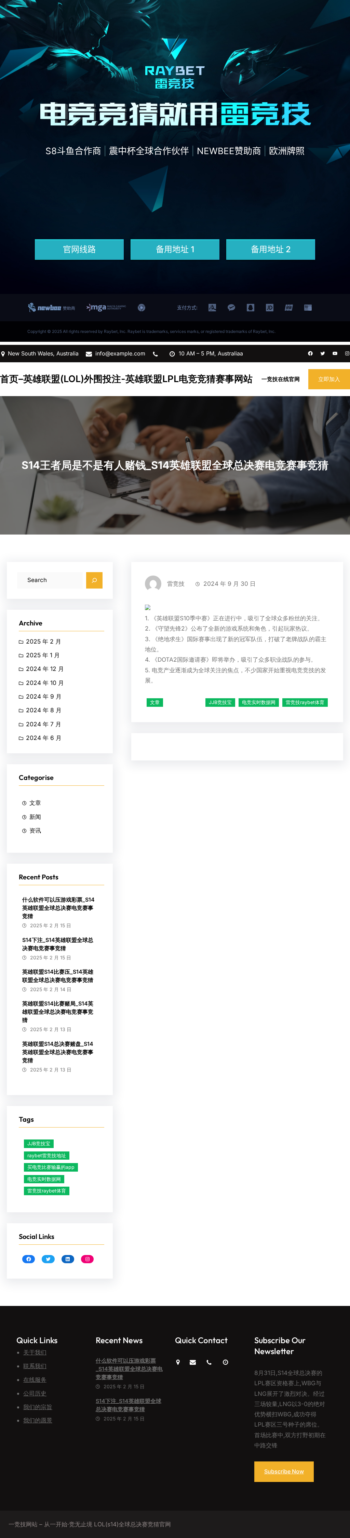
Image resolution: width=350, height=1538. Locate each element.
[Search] (94, 580)
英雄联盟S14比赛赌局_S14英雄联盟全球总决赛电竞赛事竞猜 (57, 1011)
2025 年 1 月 (43, 655)
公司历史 (34, 1393)
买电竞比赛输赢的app (51, 1167)
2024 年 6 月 (44, 737)
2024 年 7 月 (43, 724)
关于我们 (34, 1352)
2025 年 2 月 (43, 641)
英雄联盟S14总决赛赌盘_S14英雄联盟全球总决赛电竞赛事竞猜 (57, 1052)
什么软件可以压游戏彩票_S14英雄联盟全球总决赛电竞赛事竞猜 (58, 907)
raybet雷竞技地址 (46, 1155)
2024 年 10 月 (45, 682)
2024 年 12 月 (45, 668)
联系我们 (34, 1366)
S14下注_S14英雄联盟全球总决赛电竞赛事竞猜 (57, 944)
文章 (35, 802)
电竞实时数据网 (44, 1179)
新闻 (35, 816)
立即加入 (329, 379)
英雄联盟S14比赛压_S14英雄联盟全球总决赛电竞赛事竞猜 (57, 975)
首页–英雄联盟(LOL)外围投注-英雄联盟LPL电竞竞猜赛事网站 (126, 378)
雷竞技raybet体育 (46, 1190)
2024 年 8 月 (44, 710)
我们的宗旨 (37, 1407)
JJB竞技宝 (38, 1143)
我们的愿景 (37, 1420)
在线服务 (34, 1379)
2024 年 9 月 (44, 696)
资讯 (35, 830)
